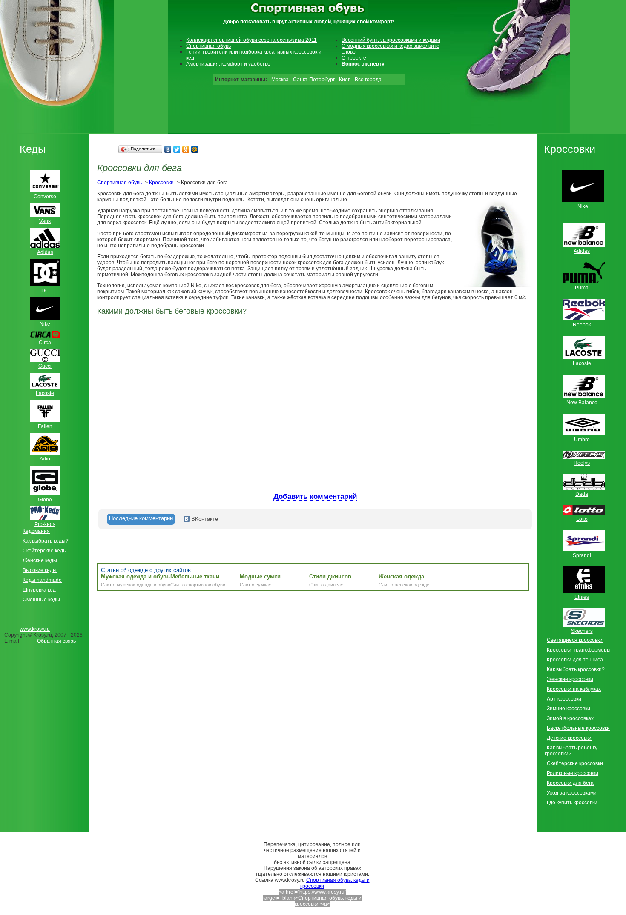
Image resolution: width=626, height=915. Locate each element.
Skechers (582, 631)
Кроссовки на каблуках (574, 689)
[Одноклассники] (185, 149)
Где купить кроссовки (572, 803)
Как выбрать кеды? (46, 541)
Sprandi (582, 555)
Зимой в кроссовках (570, 718)
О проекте (354, 58)
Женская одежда (401, 576)
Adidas (582, 251)
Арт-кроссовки (564, 699)
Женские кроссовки (570, 679)
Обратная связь (56, 641)
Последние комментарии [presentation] (141, 518)
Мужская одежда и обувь (135, 576)
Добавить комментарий (315, 496)
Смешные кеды (41, 600)
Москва (280, 80)
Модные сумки (260, 576)
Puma (582, 288)
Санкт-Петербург (314, 80)
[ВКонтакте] (168, 149)
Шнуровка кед (39, 590)
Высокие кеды (40, 570)
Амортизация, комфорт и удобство (228, 64)
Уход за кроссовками (572, 793)
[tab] (141, 519)
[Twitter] (176, 149)
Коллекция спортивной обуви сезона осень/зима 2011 (251, 40)
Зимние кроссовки (568, 709)
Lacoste (582, 363)
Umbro (582, 440)
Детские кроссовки (569, 738)
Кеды (33, 149)
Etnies (581, 597)
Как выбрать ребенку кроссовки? (571, 751)
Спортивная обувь (208, 46)
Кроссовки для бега (570, 783)
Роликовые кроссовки (572, 773)
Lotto (582, 519)
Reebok (582, 325)
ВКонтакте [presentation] (204, 519)
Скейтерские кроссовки (575, 763)
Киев (344, 80)
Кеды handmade (42, 580)
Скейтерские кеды (45, 551)
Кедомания (36, 531)
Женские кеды (40, 560)
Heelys (582, 463)
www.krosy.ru (35, 629)
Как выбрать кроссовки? (576, 669)
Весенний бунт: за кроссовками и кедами (391, 40)
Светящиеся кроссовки (575, 640)
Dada (581, 494)
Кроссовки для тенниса (575, 660)
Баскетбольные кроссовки (578, 728)
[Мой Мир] (194, 149)
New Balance (581, 403)
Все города (368, 80)
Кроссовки (161, 183)
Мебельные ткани (194, 576)
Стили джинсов (330, 576)
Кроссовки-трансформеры (579, 650)
